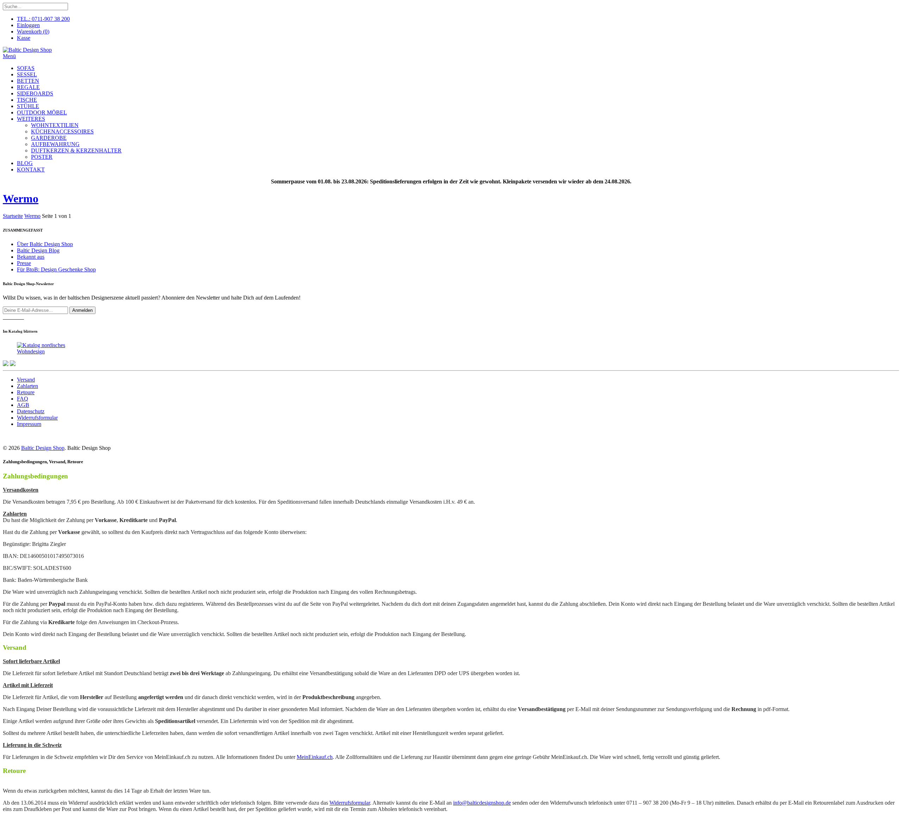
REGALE (28, 87)
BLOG (25, 163)
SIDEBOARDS (35, 93)
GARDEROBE (49, 138)
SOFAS (26, 68)
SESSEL (27, 74)
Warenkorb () (33, 31)
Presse (24, 263)
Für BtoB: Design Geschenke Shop (56, 269)
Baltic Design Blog (38, 250)
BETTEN (28, 81)
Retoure (26, 392)
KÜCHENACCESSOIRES (62, 131)
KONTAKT (31, 169)
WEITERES (31, 119)
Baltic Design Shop (42, 448)
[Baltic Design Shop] (27, 50)
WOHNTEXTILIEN (55, 125)
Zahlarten (27, 386)
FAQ (22, 399)
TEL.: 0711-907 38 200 (43, 19)
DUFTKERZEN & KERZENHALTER (76, 150)
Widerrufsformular (37, 418)
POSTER (41, 157)
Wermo (20, 198)
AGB (23, 405)
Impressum (29, 424)
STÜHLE (28, 106)
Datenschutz (30, 411)
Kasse (23, 38)
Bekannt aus (30, 257)
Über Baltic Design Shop (45, 244)
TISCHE (27, 100)
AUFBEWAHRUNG (55, 144)
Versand (26, 380)
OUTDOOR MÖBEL (42, 112)
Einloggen (28, 25)
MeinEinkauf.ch (315, 757)
